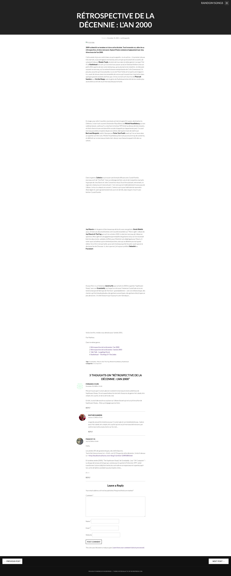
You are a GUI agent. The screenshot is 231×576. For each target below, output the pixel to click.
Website (89, 535)
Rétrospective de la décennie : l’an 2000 (105, 347)
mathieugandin (124, 38)
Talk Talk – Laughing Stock (100, 352)
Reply (88, 408)
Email (88, 528)
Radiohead (125, 361)
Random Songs (212, 3)
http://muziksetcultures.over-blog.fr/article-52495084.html (111, 456)
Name (88, 521)
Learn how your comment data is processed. (129, 548)
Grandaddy (92, 361)
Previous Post (12, 561)
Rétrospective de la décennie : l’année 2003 (106, 350)
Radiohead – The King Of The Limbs (103, 355)
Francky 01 (90, 439)
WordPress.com (136, 571)
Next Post (219, 561)
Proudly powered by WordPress (100, 571)
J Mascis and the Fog (102, 361)
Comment (89, 495)
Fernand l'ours (92, 384)
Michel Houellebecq (116, 361)
